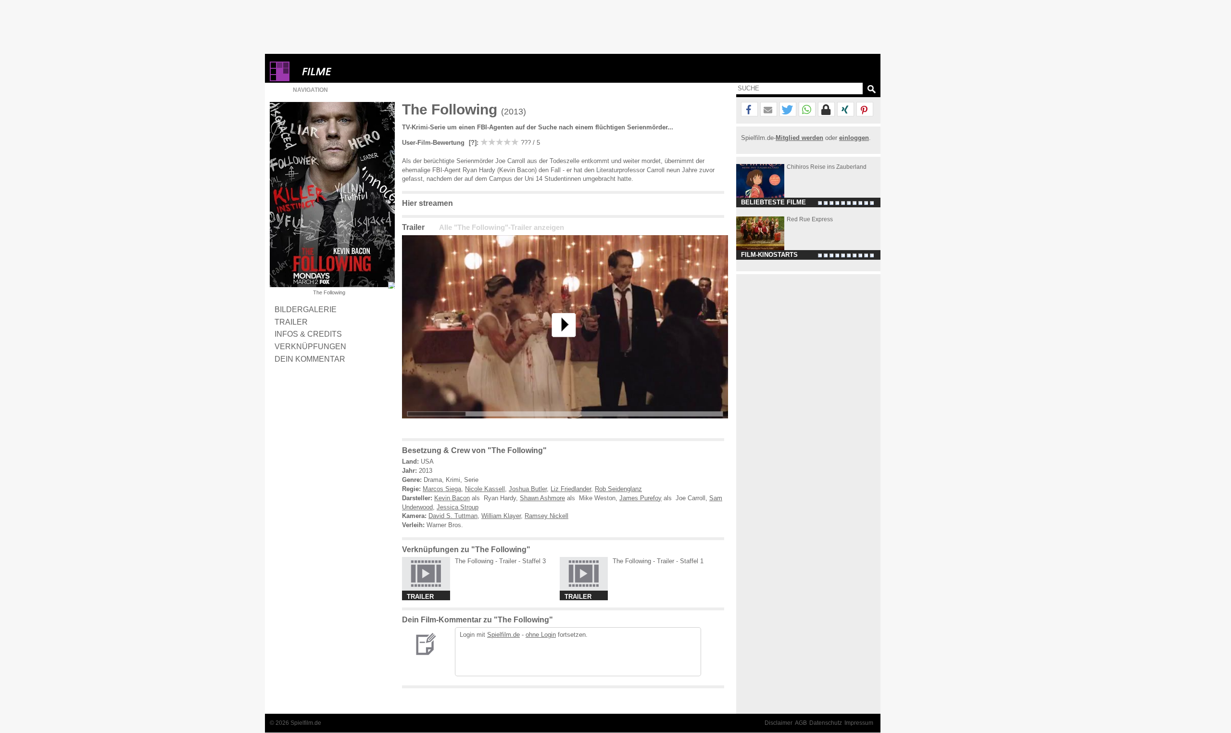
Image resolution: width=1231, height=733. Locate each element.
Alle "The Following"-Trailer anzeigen (501, 227)
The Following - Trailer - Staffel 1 (658, 561)
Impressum (858, 723)
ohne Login (541, 634)
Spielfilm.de (503, 634)
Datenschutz (825, 723)
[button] (749, 109)
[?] (472, 142)
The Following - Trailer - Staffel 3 (500, 561)
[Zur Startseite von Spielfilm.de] (279, 79)
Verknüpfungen (310, 346)
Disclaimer (778, 723)
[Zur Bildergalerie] (391, 285)
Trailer (291, 321)
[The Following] (565, 426)
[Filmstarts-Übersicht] (351, 71)
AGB (801, 723)
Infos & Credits (308, 333)
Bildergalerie (306, 309)
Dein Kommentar (310, 358)
